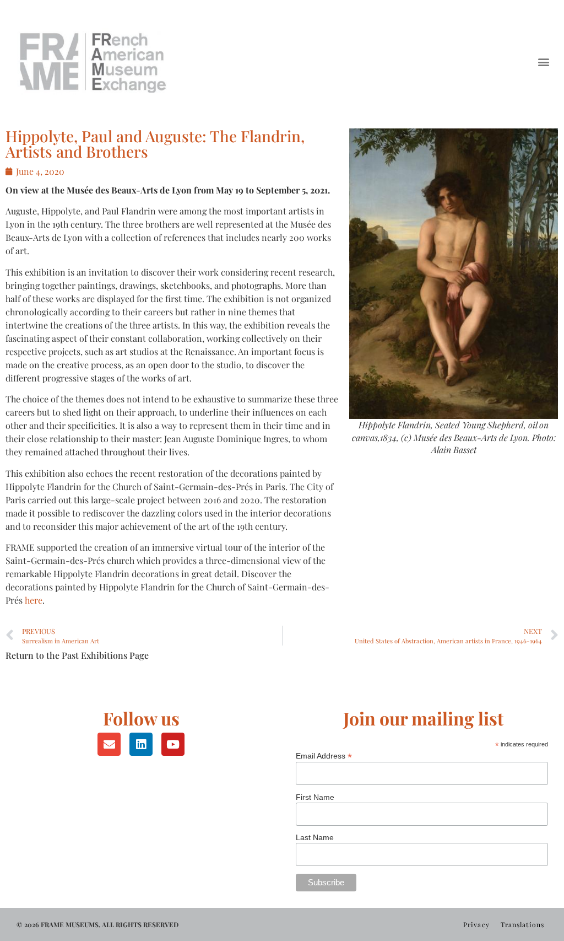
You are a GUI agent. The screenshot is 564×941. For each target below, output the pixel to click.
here (33, 600)
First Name (315, 797)
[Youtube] (173, 744)
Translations (522, 924)
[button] (544, 61)
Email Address (324, 755)
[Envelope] (109, 744)
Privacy (476, 924)
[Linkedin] (141, 744)
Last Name (315, 837)
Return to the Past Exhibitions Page (77, 655)
